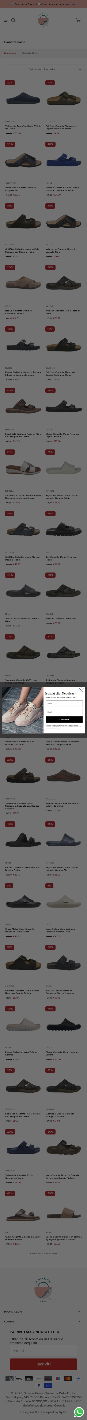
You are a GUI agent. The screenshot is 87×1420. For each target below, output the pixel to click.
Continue (64, 719)
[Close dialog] (81, 690)
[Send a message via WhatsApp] (79, 1412)
